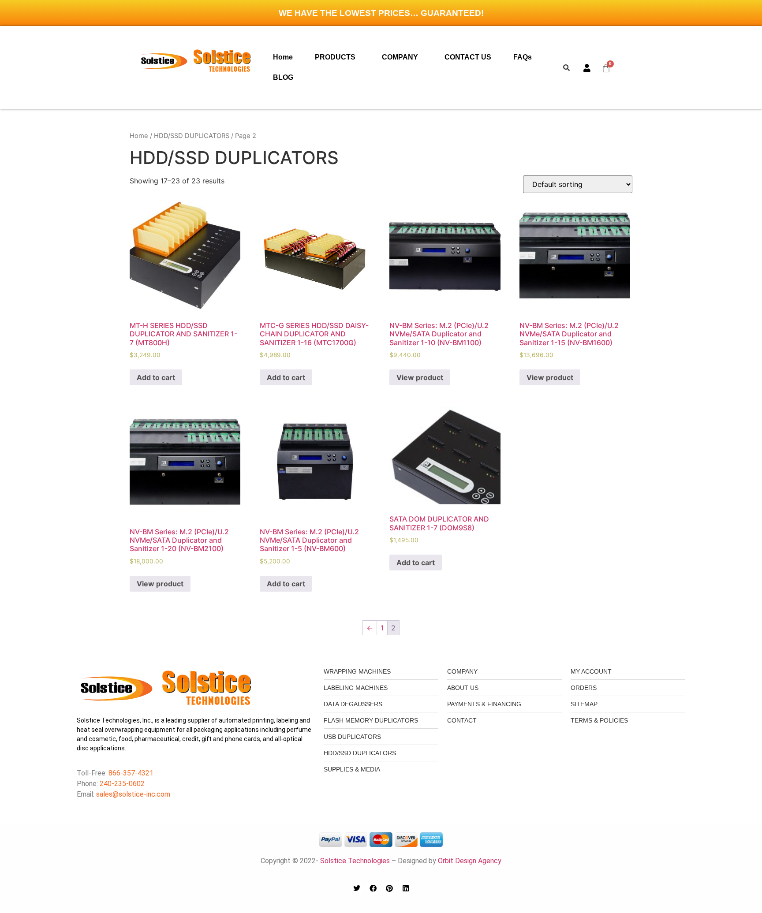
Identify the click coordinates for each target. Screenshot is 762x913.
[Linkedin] (406, 888)
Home (283, 57)
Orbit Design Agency (469, 861)
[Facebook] (373, 888)
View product (419, 377)
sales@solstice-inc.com (133, 794)
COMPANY (400, 57)
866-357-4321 (130, 773)
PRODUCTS (335, 57)
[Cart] (606, 67)
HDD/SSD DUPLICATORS (191, 136)
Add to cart (156, 377)
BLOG (283, 77)
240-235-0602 (122, 783)
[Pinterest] (389, 888)
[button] (337, 57)
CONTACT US (467, 57)
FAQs (522, 57)
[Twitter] (357, 888)
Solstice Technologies (355, 861)
